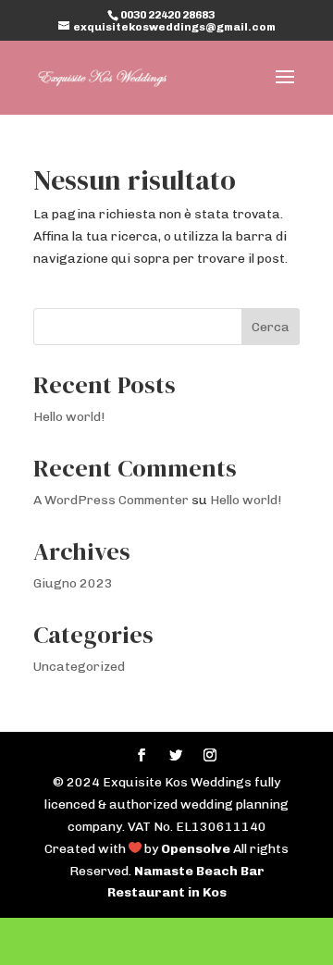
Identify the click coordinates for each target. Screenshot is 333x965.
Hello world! (69, 417)
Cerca (271, 327)
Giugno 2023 (73, 583)
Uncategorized (79, 666)
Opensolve (195, 849)
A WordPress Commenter (111, 500)
